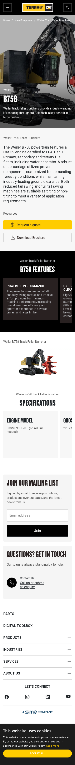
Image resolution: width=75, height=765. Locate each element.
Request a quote (29, 225)
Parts (8, 614)
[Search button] (67, 7)
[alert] (37, 744)
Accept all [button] (37, 753)
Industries (12, 650)
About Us (11, 673)
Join (37, 530)
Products (12, 638)
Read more (52, 745)
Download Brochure (31, 238)
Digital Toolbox (17, 626)
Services (11, 661)
